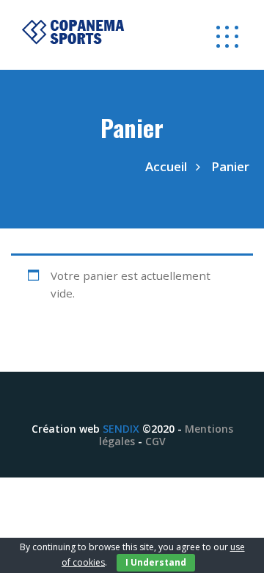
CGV (155, 441)
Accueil (166, 166)
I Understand (155, 562)
